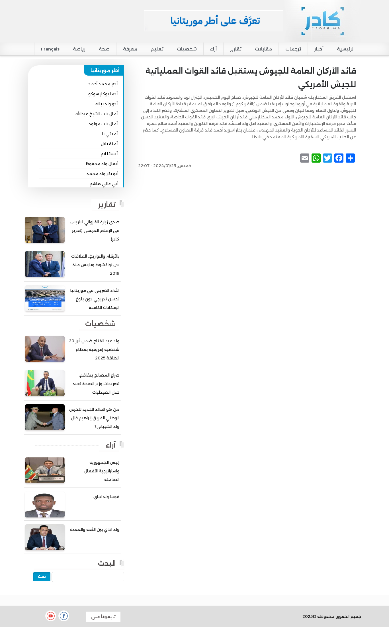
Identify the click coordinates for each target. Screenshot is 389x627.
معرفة (130, 49)
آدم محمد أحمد (103, 83)
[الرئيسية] (322, 20)
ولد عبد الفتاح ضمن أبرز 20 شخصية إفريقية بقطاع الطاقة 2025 (94, 349)
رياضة (79, 49)
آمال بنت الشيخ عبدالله (96, 113)
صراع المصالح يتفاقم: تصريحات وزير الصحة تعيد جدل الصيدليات (96, 384)
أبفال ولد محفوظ (102, 163)
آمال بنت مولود (103, 123)
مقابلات (263, 49)
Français (50, 49)
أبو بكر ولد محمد (102, 173)
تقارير (235, 49)
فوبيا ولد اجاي (106, 496)
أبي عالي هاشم (104, 183)
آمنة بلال (109, 143)
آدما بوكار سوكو (103, 93)
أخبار (319, 49)
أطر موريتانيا (105, 70)
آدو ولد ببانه (106, 103)
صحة (104, 49)
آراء (213, 49)
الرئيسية (346, 49)
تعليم (157, 49)
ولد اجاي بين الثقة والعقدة (94, 529)
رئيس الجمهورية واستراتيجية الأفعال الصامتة (101, 471)
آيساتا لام (109, 153)
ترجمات (293, 49)
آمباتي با (110, 133)
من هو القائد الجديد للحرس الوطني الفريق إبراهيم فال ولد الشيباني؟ (94, 418)
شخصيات (187, 49)
